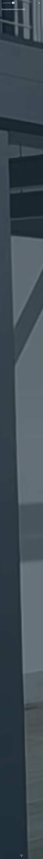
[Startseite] (9, 3)
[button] (39, 3)
